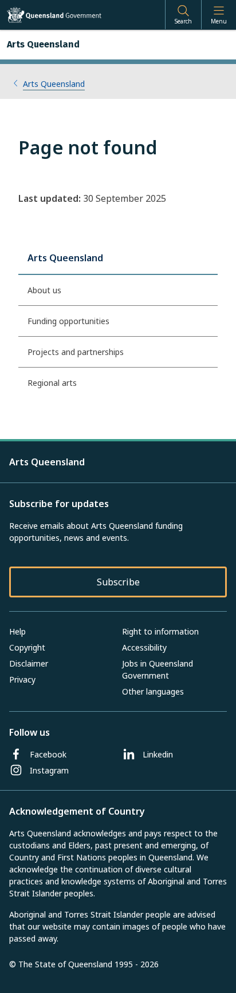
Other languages (153, 691)
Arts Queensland (54, 83)
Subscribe (118, 582)
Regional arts (52, 382)
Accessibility (144, 647)
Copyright (27, 647)
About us (44, 290)
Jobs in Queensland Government (157, 669)
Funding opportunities (68, 321)
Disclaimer (28, 663)
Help (17, 631)
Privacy (22, 679)
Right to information (160, 631)
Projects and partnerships (75, 351)
